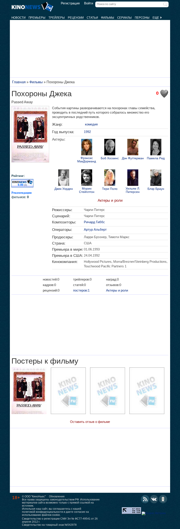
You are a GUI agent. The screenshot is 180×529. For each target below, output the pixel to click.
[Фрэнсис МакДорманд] (86, 147)
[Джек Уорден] (63, 178)
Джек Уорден (63, 188)
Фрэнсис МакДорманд (86, 159)
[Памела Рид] (155, 147)
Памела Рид (156, 158)
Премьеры (37, 17)
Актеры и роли (110, 200)
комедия (91, 124)
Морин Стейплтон (86, 190)
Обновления (57, 496)
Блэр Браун (156, 188)
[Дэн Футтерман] (132, 147)
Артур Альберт (95, 229)
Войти (88, 3)
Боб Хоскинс (110, 158)
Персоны (142, 17)
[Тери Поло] (109, 178)
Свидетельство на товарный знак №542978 (49, 524)
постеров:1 (81, 290)
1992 (87, 132)
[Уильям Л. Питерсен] (132, 178)
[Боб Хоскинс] (109, 147)
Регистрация (70, 3)
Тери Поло (109, 188)
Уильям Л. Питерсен (133, 190)
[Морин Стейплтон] (86, 178)
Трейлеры (57, 17)
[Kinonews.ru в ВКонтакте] (154, 499)
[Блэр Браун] (155, 178)
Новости (18, 17)
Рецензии (76, 17)
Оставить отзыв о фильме (90, 422)
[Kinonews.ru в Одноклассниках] (163, 499)
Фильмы (107, 17)
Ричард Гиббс (94, 222)
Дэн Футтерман (133, 158)
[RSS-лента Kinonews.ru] (145, 499)
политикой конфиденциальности (42, 511)
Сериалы (124, 17)
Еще (156, 17)
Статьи (92, 17)
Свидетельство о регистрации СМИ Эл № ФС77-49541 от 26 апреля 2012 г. (60, 520)
